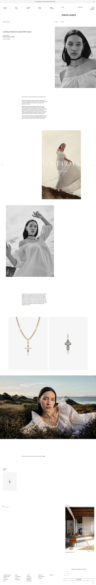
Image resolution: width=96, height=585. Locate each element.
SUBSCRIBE (78, 579)
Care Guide (6, 579)
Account (92, 8)
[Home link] (69, 15)
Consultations (18, 576)
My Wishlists (92, 9)
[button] (2, 165)
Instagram (40, 578)
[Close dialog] (93, 567)
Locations (29, 576)
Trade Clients (17, 579)
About (16, 575)
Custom (16, 578)
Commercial (80, 8)
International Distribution (29, 579)
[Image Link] (30, 241)
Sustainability (29, 580)
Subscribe (40, 575)
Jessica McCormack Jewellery (9, 36)
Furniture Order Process (6, 577)
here (44, 456)
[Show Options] (93, 576)
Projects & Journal (6, 21)
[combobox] (78, 576)
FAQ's (5, 580)
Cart (93, 7)
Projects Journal (41, 576)
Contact (28, 575)
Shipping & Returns (7, 575)
